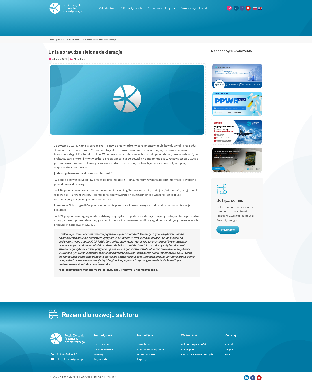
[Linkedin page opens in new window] (236, 8)
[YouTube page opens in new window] (248, 8)
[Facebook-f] (252, 377)
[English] (260, 8)
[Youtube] (259, 377)
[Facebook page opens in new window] (242, 8)
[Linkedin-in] (246, 377)
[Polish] (255, 8)
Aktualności (80, 59)
